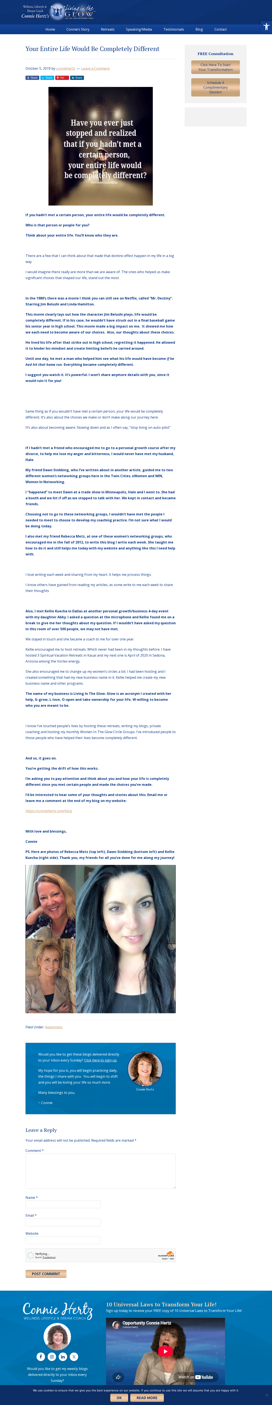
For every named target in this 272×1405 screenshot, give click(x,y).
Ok (119, 1398)
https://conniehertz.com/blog (49, 811)
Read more (147, 1398)
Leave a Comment (95, 68)
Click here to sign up (100, 1060)
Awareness (53, 1027)
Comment (35, 1150)
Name (32, 1197)
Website (32, 1233)
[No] (267, 1395)
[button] (266, 26)
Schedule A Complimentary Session (215, 87)
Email (31, 1215)
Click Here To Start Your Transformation (215, 67)
